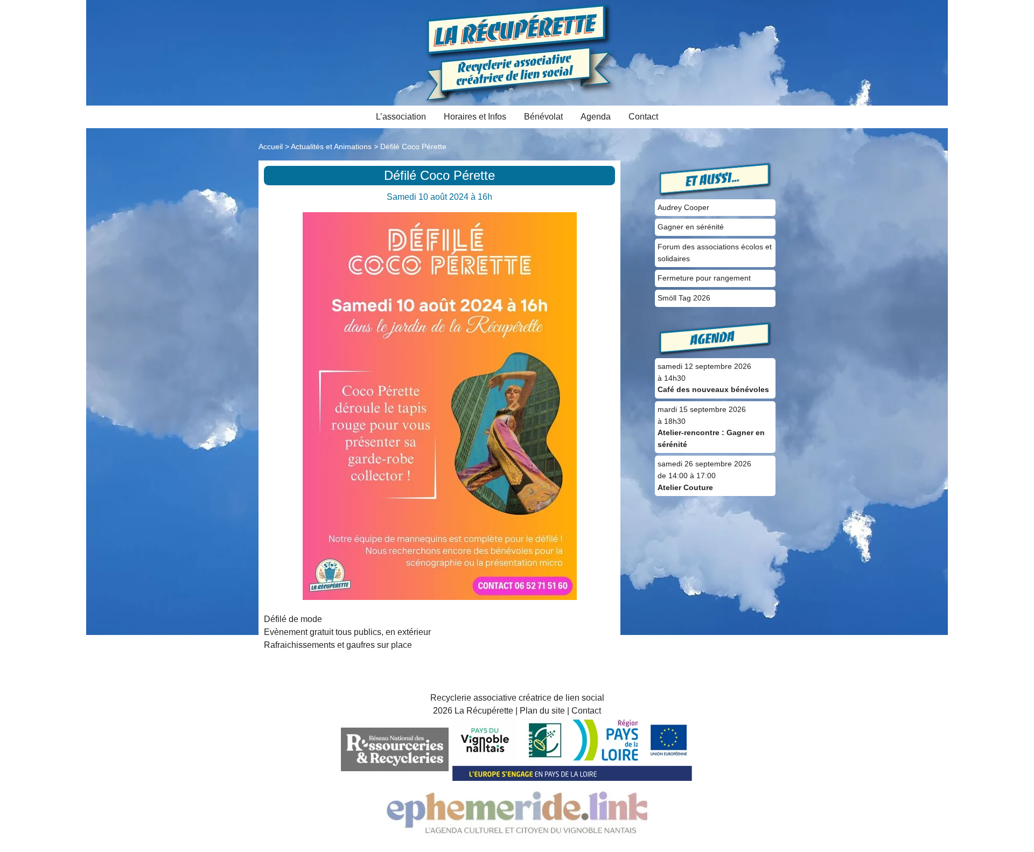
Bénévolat (543, 116)
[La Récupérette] (517, 52)
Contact (643, 116)
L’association (401, 116)
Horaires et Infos (475, 116)
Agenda (596, 116)
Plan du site (542, 710)
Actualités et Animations (331, 146)
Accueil (270, 146)
